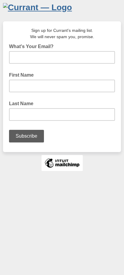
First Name (21, 75)
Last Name (21, 103)
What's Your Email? (33, 46)
